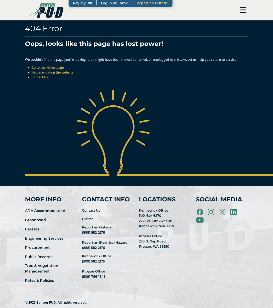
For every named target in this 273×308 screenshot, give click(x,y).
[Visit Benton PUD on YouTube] (200, 220)
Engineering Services (44, 239)
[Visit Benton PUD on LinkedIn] (233, 212)
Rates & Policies (39, 281)
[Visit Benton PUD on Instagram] (211, 212)
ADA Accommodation (45, 211)
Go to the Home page (47, 67)
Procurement (37, 248)
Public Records (38, 257)
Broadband (35, 220)
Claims (87, 219)
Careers (32, 229)
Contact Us (91, 210)
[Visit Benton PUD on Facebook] (200, 212)
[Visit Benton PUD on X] (222, 212)
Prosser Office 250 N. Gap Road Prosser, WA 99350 (154, 241)
